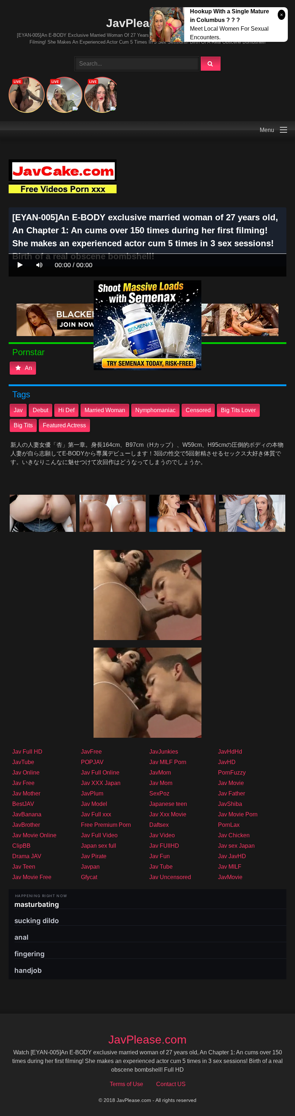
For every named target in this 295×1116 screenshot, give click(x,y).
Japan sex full (98, 846)
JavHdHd (230, 752)
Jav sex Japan (236, 846)
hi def (66, 410)
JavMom (160, 772)
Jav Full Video (99, 835)
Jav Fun (159, 856)
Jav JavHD (232, 856)
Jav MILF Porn (167, 762)
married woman (105, 410)
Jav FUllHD (164, 846)
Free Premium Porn (106, 825)
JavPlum (92, 793)
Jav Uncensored (170, 877)
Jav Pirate (93, 856)
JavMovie (230, 877)
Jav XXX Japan (101, 783)
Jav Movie (231, 783)
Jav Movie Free (31, 877)
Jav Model (94, 804)
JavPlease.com (147, 23)
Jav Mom (160, 783)
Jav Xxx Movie (167, 814)
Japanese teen (168, 804)
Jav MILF (229, 867)
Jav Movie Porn (238, 814)
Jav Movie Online (34, 835)
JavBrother (26, 825)
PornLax (229, 825)
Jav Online (26, 772)
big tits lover (238, 410)
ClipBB (21, 846)
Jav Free (23, 783)
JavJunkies (163, 752)
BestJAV (23, 804)
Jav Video (162, 835)
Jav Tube (161, 867)
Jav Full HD (27, 752)
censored (198, 410)
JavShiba (230, 804)
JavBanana (26, 814)
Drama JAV (26, 856)
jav (18, 410)
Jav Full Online (100, 772)
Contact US (171, 1084)
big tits (23, 425)
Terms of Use (126, 1084)
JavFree (91, 752)
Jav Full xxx (96, 814)
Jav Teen (23, 867)
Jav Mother (26, 793)
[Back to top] (271, 1095)
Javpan (90, 867)
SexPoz (159, 793)
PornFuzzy (232, 772)
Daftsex (159, 825)
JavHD (227, 762)
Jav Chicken (234, 835)
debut (40, 410)
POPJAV (92, 762)
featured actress (64, 425)
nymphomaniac (155, 410)
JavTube (23, 762)
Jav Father (231, 793)
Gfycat (89, 877)
